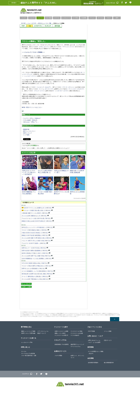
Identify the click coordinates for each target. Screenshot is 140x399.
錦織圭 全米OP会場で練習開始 (35, 235)
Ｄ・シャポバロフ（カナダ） (61, 91)
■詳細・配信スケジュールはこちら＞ (32, 107)
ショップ (31, 18)
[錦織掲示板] (38, 25)
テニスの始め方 (75, 335)
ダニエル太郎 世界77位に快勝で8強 (36, 256)
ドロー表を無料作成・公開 (28, 355)
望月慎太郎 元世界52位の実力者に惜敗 (37, 274)
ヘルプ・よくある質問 (94, 342)
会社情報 (90, 362)
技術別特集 (58, 344)
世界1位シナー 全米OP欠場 (34, 248)
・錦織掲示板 (25, 129)
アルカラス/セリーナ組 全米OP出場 (36, 218)
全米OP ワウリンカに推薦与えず (37, 208)
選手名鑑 (32, 333)
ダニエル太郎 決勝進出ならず (34, 215)
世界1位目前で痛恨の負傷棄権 (35, 250)
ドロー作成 (48, 18)
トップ (23, 18)
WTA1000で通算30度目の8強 (34, 263)
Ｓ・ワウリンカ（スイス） (67, 46)
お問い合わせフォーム (94, 340)
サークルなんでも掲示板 (28, 353)
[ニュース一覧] (29, 25)
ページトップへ (114, 319)
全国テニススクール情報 (61, 331)
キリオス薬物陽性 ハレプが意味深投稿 (37, 271)
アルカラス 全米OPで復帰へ (34, 243)
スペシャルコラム (75, 346)
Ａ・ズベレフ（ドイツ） (38, 91)
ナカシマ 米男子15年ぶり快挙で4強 (36, 240)
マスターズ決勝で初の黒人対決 (37, 210)
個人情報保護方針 (109, 362)
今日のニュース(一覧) (45, 23)
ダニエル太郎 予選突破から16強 (35, 279)
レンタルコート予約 (26, 342)
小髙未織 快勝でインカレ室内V (35, 213)
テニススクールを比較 (77, 333)
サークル (100, 18)
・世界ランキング (27, 133)
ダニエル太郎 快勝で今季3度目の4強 (37, 238)
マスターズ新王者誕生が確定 (34, 230)
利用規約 (95, 362)
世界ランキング (25, 333)
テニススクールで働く (77, 331)
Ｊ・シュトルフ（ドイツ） (29, 76)
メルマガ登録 (58, 355)
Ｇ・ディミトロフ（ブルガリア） (75, 89)
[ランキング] (48, 25)
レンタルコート (66, 18)
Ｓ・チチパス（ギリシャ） (67, 87)
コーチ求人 (75, 18)
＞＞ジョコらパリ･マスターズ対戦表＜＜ (33, 52)
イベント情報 (107, 331)
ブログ (108, 18)
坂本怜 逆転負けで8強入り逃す (35, 253)
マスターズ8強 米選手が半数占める (36, 266)
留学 (117, 18)
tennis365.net (25, 374)
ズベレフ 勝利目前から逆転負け (35, 276)
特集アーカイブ (41, 333)
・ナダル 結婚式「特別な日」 (30, 120)
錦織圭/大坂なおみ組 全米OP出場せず (37, 221)
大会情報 (83, 18)
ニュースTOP (32, 23)
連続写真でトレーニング (77, 344)
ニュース (40, 18)
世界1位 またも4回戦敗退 (33, 268)
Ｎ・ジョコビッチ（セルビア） (42, 87)
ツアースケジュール (42, 331)
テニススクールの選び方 (61, 335)
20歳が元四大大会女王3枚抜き (35, 232)
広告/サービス (108, 340)
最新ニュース (25, 331)
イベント (92, 18)
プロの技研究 (65, 344)
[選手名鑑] (57, 25)
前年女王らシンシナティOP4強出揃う (37, 227)
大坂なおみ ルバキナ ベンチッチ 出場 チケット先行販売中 (29, 172)
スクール (56, 18)
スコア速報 (32, 331)
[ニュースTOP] (23, 25)
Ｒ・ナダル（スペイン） (43, 46)
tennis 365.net (110, 3)
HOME (23, 23)
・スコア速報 (25, 135)
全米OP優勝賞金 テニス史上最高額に (37, 258)
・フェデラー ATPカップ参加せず (31, 118)
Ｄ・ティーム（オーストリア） (45, 89)
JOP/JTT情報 (91, 331)
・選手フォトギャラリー (28, 131)
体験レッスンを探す (60, 333)
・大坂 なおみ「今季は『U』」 (30, 122)
